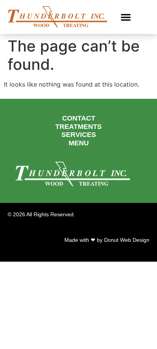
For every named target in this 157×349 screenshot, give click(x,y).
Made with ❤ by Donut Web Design (106, 240)
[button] (126, 17)
